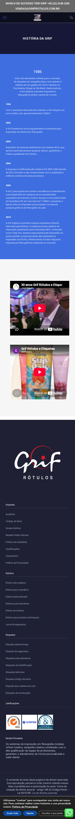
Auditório (10, 514)
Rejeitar (30, 813)
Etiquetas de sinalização (18, 693)
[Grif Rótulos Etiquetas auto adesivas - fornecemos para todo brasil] (37, 17)
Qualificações (13, 549)
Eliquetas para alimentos (18, 658)
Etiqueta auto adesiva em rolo (21, 686)
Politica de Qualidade (16, 542)
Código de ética (14, 521)
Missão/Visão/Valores (17, 535)
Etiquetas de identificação (19, 665)
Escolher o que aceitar (52, 813)
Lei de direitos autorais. (45, 793)
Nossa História (13, 528)
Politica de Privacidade (25, 806)
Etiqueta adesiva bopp (17, 644)
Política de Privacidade (17, 563)
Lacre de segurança (16, 624)
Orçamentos (12, 556)
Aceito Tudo (12, 813)
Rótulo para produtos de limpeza (22, 617)
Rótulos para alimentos (17, 603)
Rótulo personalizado (17, 596)
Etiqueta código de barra (18, 679)
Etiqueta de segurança (17, 651)
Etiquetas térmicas (15, 672)
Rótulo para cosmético (17, 589)
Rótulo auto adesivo (16, 583)
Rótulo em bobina (15, 610)
